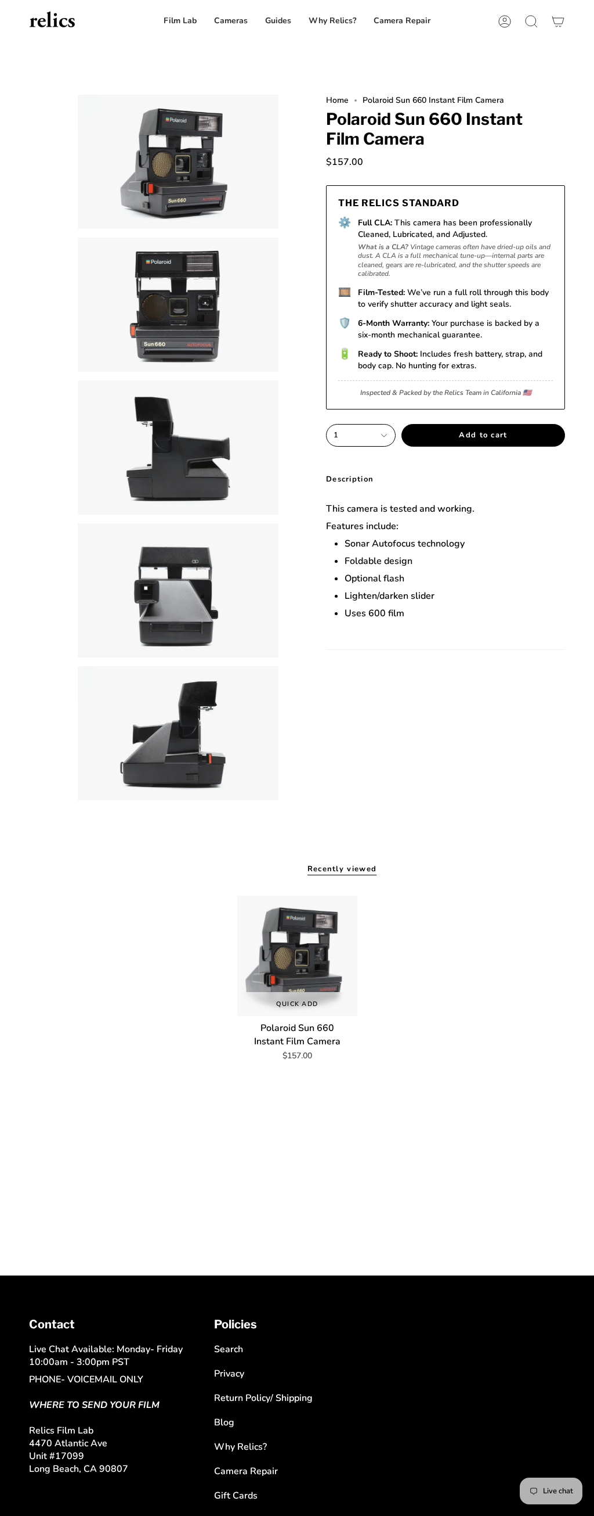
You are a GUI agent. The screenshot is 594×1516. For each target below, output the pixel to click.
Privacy (229, 1373)
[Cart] (558, 21)
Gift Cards (236, 1495)
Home (337, 100)
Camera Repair (246, 1471)
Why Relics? (240, 1446)
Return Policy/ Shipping (263, 1398)
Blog (224, 1422)
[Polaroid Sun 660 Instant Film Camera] (297, 956)
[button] (402, 21)
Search (228, 1349)
